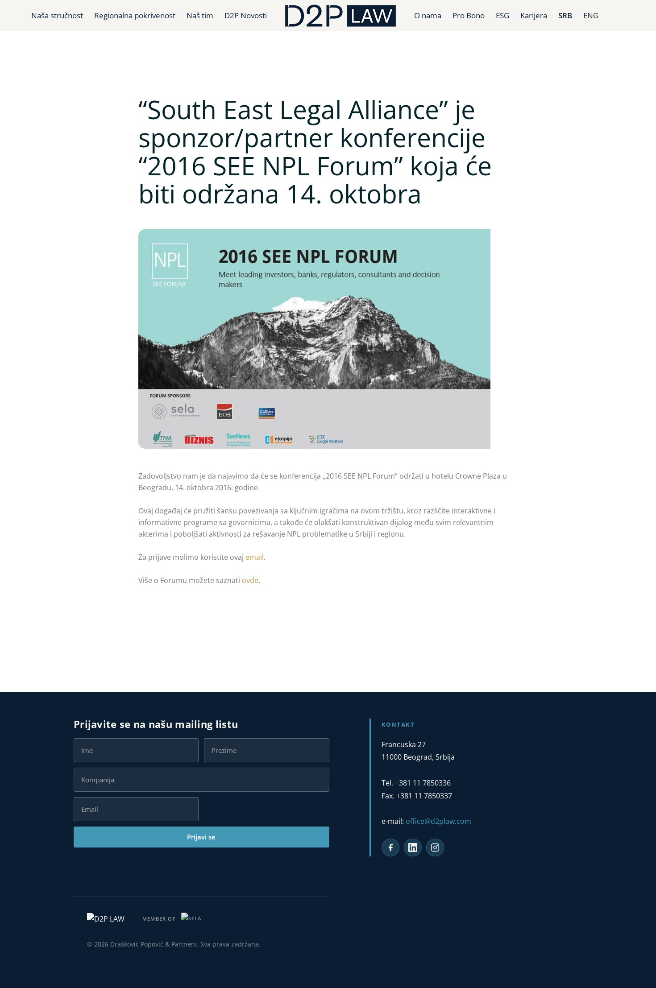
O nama (427, 15)
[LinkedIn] (413, 847)
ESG (502, 15)
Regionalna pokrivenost (134, 15)
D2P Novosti (245, 15)
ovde (250, 580)
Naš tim (200, 15)
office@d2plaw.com (438, 821)
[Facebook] (390, 847)
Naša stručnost (57, 15)
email (254, 557)
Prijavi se (201, 836)
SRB (565, 15)
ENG (590, 15)
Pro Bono (469, 15)
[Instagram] (435, 847)
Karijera (533, 15)
